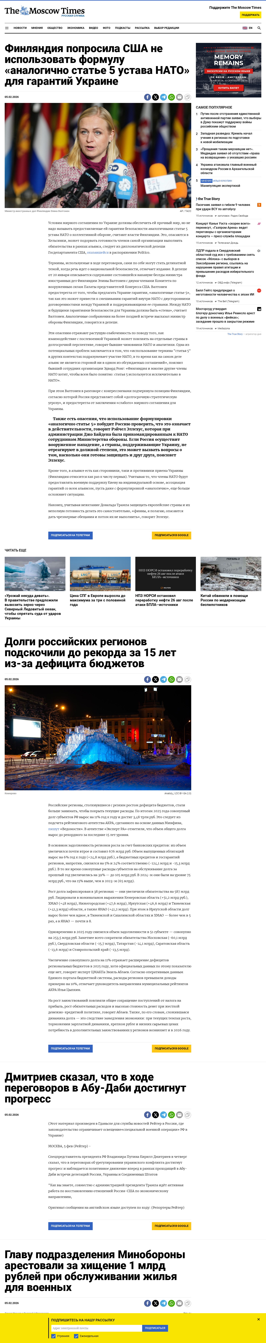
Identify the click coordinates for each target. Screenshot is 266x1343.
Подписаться (133, 694)
